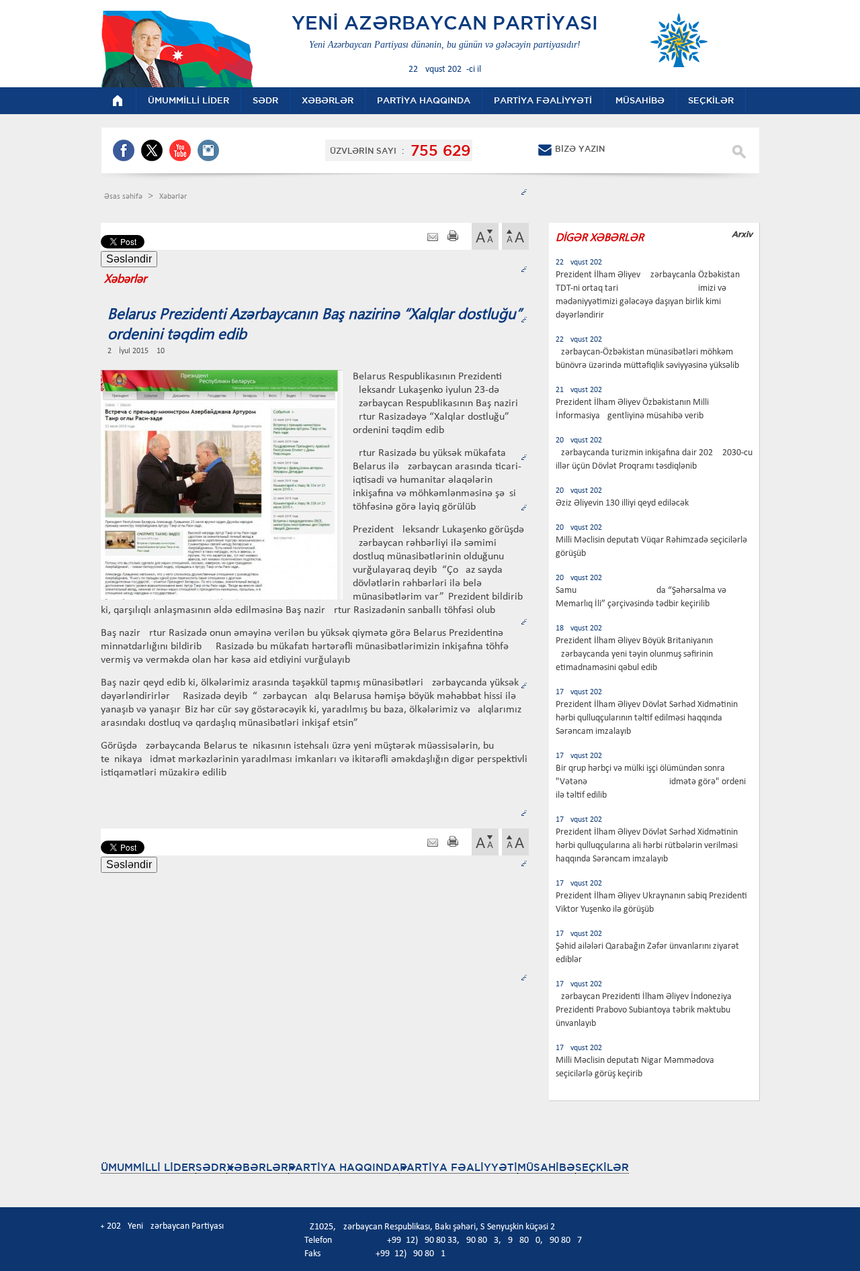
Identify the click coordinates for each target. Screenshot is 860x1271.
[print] (452, 237)
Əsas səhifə (124, 197)
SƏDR (211, 1167)
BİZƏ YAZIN (580, 148)
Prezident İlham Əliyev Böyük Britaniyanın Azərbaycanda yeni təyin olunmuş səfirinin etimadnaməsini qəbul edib (634, 654)
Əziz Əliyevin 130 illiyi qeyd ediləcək (622, 503)
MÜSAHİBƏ (546, 1167)
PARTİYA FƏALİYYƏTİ (458, 1167)
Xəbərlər (173, 197)
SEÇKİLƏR (602, 1167)
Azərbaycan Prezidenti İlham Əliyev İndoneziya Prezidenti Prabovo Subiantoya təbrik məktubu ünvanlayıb (644, 1010)
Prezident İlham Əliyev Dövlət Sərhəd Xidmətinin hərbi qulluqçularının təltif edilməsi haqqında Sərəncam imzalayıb (647, 718)
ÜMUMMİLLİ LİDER (148, 1167)
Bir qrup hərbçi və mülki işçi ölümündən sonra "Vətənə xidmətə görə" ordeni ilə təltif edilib (651, 781)
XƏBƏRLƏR (257, 1167)
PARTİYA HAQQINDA (344, 1167)
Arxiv (742, 234)
